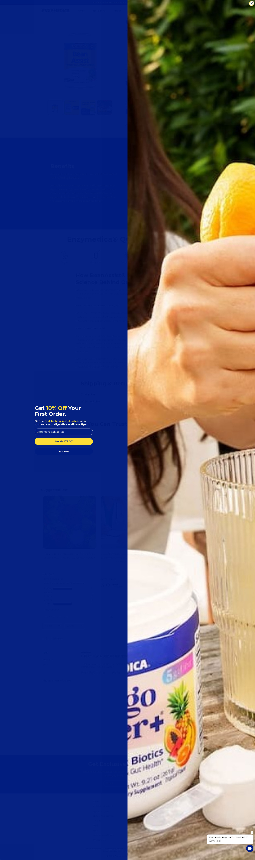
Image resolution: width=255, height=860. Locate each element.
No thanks (64, 451)
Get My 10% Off (64, 441)
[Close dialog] (251, 3)
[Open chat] (249, 848)
